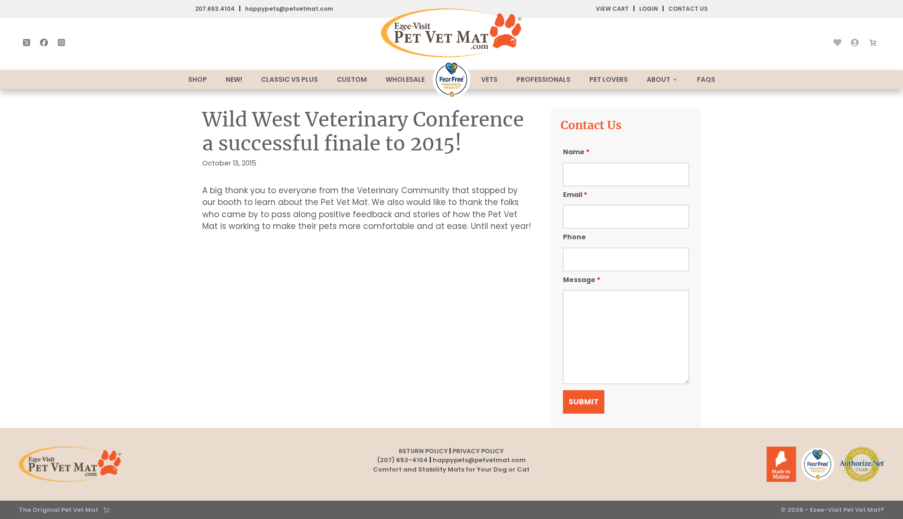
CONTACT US (688, 9)
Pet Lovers (608, 79)
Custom (352, 79)
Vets (489, 79)
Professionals (543, 79)
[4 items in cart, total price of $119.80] (873, 42)
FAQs (706, 79)
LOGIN (648, 9)
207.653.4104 (215, 9)
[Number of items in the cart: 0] (106, 510)
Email (575, 194)
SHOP (197, 79)
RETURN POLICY (423, 451)
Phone (574, 237)
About (658, 79)
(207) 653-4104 (402, 460)
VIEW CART (612, 9)
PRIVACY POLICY (478, 451)
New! (234, 79)
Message (581, 279)
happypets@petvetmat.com (289, 9)
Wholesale (405, 79)
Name (576, 152)
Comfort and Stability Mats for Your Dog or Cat (451, 469)
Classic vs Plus (289, 79)
